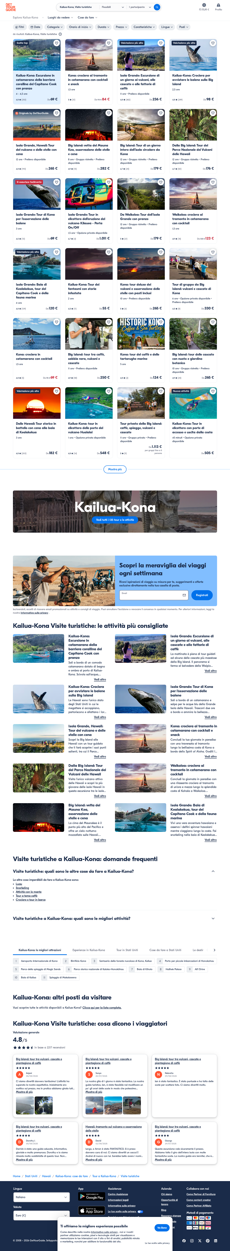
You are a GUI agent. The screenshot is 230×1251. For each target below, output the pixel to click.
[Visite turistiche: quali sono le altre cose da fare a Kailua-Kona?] (213, 871)
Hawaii (46, 1176)
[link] (37, 72)
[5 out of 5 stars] (45, 1068)
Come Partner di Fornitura (201, 1194)
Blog (163, 1210)
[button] (37, 72)
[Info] (60, 34)
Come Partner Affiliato (199, 1205)
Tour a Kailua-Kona (104, 1176)
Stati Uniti (31, 1176)
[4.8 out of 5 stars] (23, 1047)
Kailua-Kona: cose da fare (72, 1176)
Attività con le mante (29, 892)
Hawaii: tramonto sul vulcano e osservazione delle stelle (114, 1128)
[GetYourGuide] (11, 7)
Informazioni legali (118, 1200)
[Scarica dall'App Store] (91, 1211)
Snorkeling (22, 888)
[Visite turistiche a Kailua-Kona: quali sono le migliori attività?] (213, 918)
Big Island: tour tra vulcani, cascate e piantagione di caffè (39, 1061)
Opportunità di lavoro (169, 1202)
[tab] (40, 950)
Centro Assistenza (118, 1194)
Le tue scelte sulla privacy (122, 1211)
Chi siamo (166, 1194)
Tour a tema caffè (26, 895)
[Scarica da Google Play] (91, 1197)
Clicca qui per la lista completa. (101, 1007)
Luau (19, 884)
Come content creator (199, 1200)
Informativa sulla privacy (34, 612)
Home (16, 1176)
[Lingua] (204, 5)
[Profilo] (218, 5)
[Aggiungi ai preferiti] (56, 43)
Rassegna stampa (171, 1215)
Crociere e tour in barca (30, 899)
